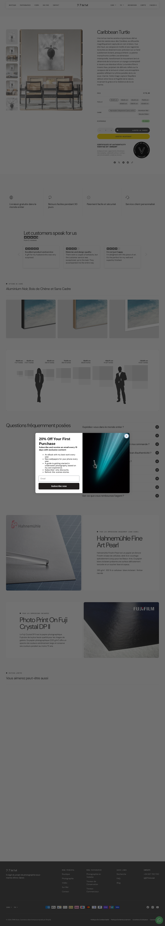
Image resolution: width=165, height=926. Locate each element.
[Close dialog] (126, 436)
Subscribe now (59, 486)
